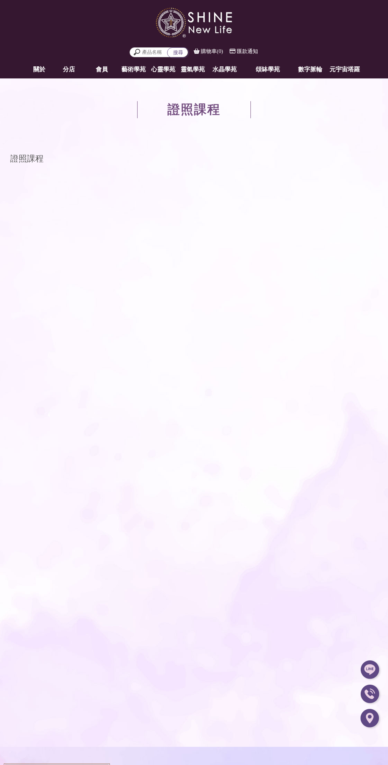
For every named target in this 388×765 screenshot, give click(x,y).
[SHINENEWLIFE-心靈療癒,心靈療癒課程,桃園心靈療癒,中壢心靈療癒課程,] (194, 21)
